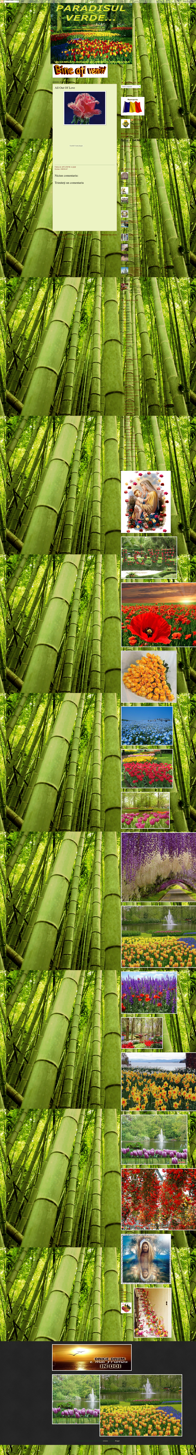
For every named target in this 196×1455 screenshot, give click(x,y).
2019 (124, 303)
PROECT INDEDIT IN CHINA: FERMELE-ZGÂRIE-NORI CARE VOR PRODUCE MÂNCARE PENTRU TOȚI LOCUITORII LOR (131, 272)
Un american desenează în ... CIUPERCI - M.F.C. (135, 174)
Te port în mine (128, 370)
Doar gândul (127, 362)
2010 (124, 329)
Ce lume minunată (129, 412)
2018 (124, 306)
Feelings (126, 418)
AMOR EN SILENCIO (130, 456)
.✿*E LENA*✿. (137, 120)
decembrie (128, 334)
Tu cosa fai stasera (130, 441)
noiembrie (128, 337)
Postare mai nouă (60, 235)
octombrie (128, 340)
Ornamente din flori (135, 211)
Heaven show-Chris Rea (131, 396)
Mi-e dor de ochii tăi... (130, 379)
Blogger (117, 1441)
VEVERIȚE (132, 284)
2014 (124, 317)
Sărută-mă (127, 387)
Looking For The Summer (131, 381)
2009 (124, 332)
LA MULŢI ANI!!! (129, 407)
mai (126, 354)
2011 (124, 326)
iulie (126, 348)
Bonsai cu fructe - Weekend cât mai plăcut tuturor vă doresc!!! (134, 190)
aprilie (127, 356)
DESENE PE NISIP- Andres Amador (135, 245)
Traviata (126, 453)
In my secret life (129, 398)
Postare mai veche (109, 235)
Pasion (126, 424)
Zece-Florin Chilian (129, 384)
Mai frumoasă (128, 421)
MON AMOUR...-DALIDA (131, 446)
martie (127, 466)
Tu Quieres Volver (129, 401)
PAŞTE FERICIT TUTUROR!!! (133, 390)
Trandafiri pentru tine (130, 435)
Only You (127, 459)
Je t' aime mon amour (130, 443)
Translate (135, 89)
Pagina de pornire (84, 235)
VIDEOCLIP (64, 169)
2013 (124, 320)
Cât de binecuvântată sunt (132, 359)
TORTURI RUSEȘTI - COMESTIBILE (135, 221)
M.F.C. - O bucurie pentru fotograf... (134, 255)
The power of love (129, 432)
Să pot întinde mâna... (130, 438)
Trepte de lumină (129, 365)
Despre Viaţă (128, 404)
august (127, 345)
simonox (105, 1441)
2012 (124, 323)
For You (126, 367)
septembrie (128, 342)
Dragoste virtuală (129, 426)
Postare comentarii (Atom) (69, 239)
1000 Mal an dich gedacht (131, 376)
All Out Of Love (128, 373)
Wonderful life (128, 429)
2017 (124, 309)
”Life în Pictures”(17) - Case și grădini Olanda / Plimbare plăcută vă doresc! (136, 200)
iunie (126, 351)
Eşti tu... (126, 462)
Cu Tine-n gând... (129, 415)
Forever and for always (131, 410)
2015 (124, 315)
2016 (124, 312)
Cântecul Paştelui (129, 393)
